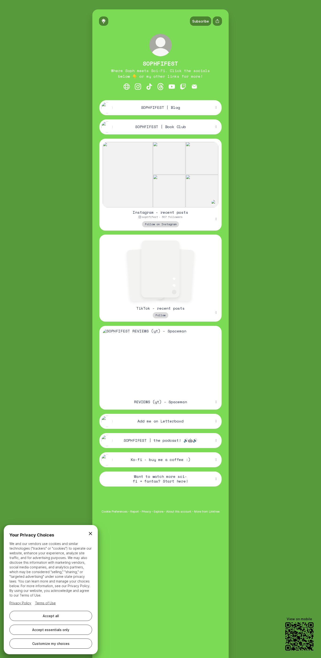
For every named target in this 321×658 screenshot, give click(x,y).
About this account (178, 511)
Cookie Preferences (114, 511)
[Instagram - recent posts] (160, 173)
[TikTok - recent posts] (160, 269)
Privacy (146, 511)
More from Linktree (206, 511)
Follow (160, 315)
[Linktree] (103, 21)
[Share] (216, 107)
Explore (158, 511)
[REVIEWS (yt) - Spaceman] (160, 360)
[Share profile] (217, 21)
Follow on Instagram (160, 224)
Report (134, 511)
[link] (126, 86)
